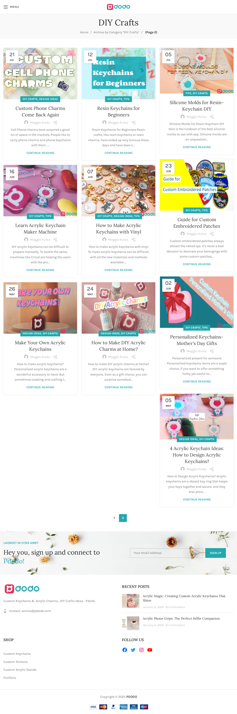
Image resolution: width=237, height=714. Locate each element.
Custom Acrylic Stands (19, 670)
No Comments (175, 607)
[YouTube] (150, 650)
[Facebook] (125, 650)
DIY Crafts (30, 99)
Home (84, 32)
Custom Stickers (15, 662)
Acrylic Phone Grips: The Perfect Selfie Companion (181, 618)
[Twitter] (133, 650)
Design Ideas (48, 99)
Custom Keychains (17, 654)
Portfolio (9, 678)
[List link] (59, 611)
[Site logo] (118, 7)
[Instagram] (141, 650)
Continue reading (40, 153)
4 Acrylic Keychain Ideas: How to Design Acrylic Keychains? (197, 454)
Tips (127, 99)
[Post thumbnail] (130, 601)
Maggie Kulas (40, 122)
